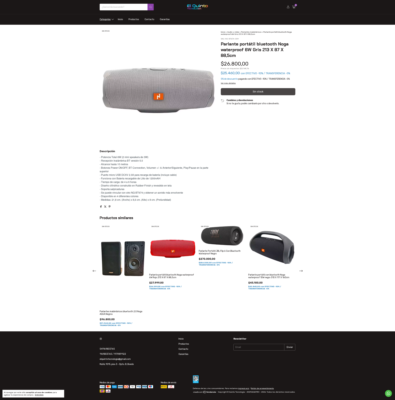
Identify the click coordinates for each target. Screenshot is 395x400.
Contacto (149, 19)
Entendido (39, 395)
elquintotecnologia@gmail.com (115, 359)
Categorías (105, 19)
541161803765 (107, 349)
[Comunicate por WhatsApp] (388, 393)
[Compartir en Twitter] (105, 206)
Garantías (165, 19)
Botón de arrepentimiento (262, 388)
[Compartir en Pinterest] (109, 206)
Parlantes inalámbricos (251, 32)
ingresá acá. (243, 388)
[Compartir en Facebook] (101, 206)
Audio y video (233, 32)
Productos (134, 19)
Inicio (120, 19)
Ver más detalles (228, 83)
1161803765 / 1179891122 (113, 354)
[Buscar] (151, 7)
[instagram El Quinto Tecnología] (101, 339)
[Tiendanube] (205, 393)
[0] (293, 7)
